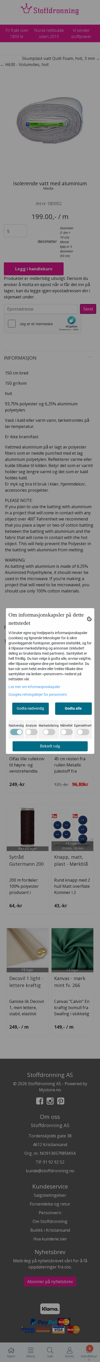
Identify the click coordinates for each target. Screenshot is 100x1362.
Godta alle (73, 708)
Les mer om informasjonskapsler (34, 687)
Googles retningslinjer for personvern (37, 694)
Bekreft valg (50, 746)
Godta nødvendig (30, 708)
